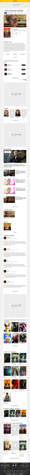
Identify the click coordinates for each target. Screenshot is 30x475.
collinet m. (8, 281)
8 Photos (15, 232)
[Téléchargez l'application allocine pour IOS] (14, 465)
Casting (6, 108)
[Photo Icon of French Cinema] (7, 226)
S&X (4, 450)
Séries (6, 8)
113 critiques (11, 238)
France (15, 31)
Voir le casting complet (15, 120)
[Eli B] (5, 260)
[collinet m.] (5, 281)
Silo (4, 389)
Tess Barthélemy (19, 30)
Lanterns (20, 450)
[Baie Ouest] (22, 327)
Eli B (7, 260)
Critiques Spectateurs (9, 235)
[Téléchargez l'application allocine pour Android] (16, 465)
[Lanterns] (22, 445)
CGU (14, 470)
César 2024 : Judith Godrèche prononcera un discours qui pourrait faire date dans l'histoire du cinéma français (21, 181)
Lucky (12, 389)
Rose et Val (15, 332)
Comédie (16, 28)
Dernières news (7, 149)
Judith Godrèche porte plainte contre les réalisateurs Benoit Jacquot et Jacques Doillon (21, 189)
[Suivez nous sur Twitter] (4, 465)
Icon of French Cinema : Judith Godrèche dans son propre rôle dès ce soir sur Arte (21, 198)
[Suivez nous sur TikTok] (8, 465)
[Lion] (15, 445)
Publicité (12, 470)
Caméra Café (7, 332)
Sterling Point (21, 376)
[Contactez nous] (5, 467)
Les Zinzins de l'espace (7, 343)
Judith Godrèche (16, 29)
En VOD (5, 62)
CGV (15, 470)
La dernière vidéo (8, 209)
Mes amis (20, 32)
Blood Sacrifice (21, 434)
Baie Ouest (22, 332)
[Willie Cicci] (5, 249)
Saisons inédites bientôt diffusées (15, 420)
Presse (12, 32)
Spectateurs (16, 32)
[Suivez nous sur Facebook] (2, 465)
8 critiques (8, 282)
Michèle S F (9, 237)
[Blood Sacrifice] (22, 429)
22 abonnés (8, 261)
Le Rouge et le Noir (6, 434)
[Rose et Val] (15, 327)
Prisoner (10, 417)
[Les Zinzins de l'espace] (7, 338)
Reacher (5, 417)
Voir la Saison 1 (15, 57)
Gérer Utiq (22, 471)
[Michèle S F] (5, 238)
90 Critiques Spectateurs (15, 291)
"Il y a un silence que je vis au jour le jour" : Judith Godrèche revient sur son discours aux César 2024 (21, 172)
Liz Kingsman (24, 30)
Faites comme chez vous (15, 343)
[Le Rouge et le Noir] (7, 429)
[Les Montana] (22, 338)
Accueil (4, 8)
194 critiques (11, 261)
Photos (6, 222)
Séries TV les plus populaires (10, 8)
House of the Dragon (21, 389)
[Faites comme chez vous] (15, 338)
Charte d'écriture (13, 471)
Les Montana (22, 343)
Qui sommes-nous (5, 470)
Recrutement (9, 470)
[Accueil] (14, 1)
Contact (2, 470)
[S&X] (7, 445)
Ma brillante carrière (13, 376)
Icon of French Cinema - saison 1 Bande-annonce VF (9, 218)
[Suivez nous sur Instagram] (6, 465)
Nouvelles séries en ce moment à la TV (15, 458)
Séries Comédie (15, 8)
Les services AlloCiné (18, 471)
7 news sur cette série (15, 206)
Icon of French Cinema (14, 11)
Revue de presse (9, 471)
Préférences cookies (24, 470)
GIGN (4, 376)
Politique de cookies (19, 470)
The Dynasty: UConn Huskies (14, 434)
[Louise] (5, 271)
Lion (11, 450)
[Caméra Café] (7, 327)
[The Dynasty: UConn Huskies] (15, 429)
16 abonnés (8, 238)
